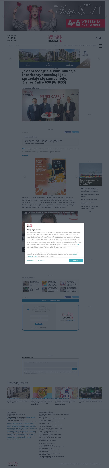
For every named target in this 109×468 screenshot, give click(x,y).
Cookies (36, 256)
